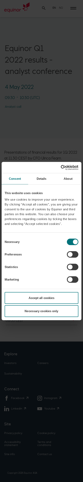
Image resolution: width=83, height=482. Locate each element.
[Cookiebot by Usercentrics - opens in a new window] (60, 167)
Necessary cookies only (41, 311)
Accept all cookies (42, 297)
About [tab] (68, 178)
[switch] (72, 254)
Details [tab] (42, 178)
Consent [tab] (15, 178)
